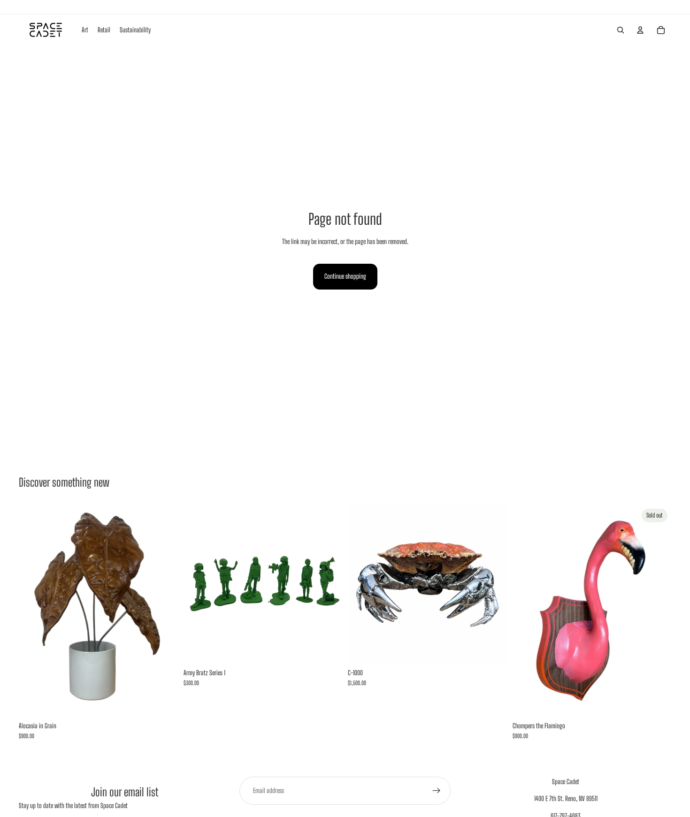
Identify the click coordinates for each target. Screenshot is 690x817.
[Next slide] (328, 584)
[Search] (620, 30)
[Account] (640, 30)
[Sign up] (436, 791)
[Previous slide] (198, 584)
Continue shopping (345, 276)
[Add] (163, 702)
